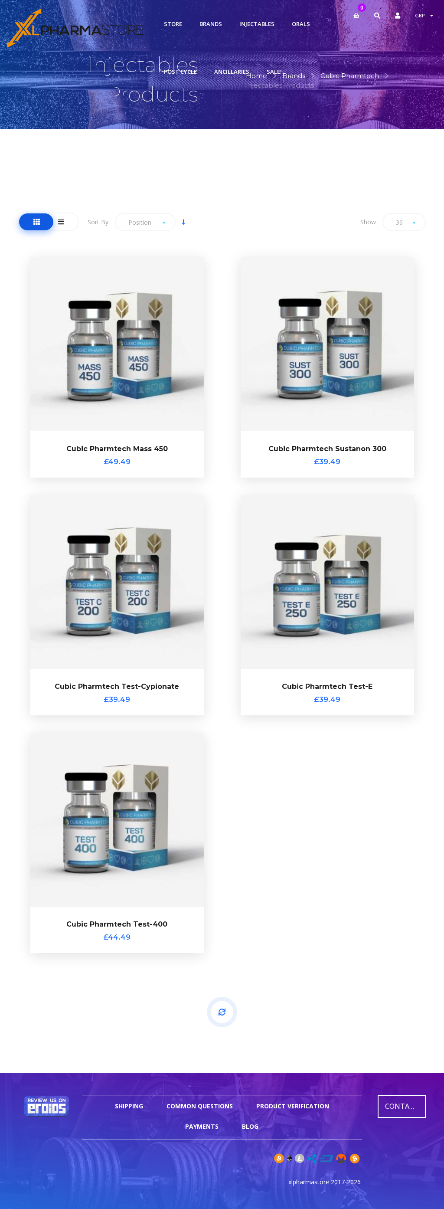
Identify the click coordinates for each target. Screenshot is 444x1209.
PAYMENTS (202, 1126)
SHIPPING (129, 1106)
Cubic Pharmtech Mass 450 (117, 449)
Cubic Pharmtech (349, 76)
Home (256, 76)
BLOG (250, 1126)
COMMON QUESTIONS (199, 1106)
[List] (61, 222)
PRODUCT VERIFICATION (292, 1106)
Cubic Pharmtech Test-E (327, 686)
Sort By (98, 222)
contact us (405, 1106)
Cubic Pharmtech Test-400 (116, 924)
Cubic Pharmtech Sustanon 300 (327, 449)
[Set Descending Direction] (183, 222)
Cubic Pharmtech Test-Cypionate (117, 686)
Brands (293, 76)
